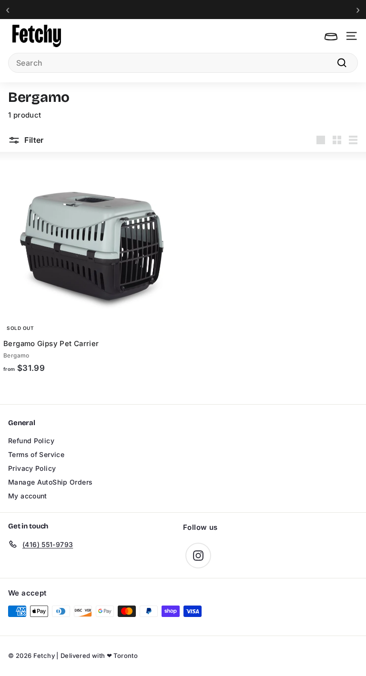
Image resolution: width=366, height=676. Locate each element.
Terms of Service (36, 454)
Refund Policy (31, 441)
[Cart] (331, 36)
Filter (33, 140)
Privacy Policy (32, 468)
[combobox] (183, 63)
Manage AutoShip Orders (50, 482)
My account (27, 496)
